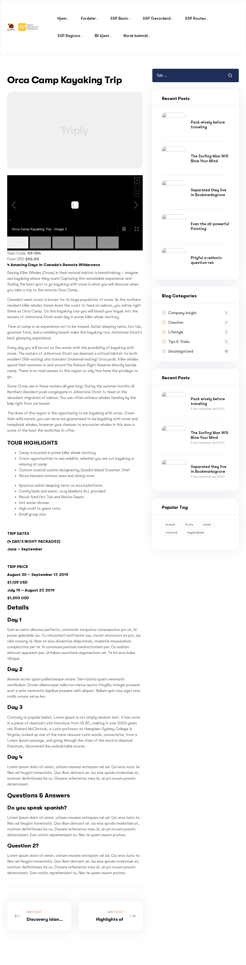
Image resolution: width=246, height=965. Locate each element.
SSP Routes (195, 18)
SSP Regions (68, 35)
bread (170, 524)
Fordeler (88, 18)
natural (171, 532)
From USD (15, 259)
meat (207, 524)
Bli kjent (102, 35)
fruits (189, 524)
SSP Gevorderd (157, 18)
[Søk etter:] (180, 75)
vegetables (195, 532)
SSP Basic (119, 18)
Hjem (62, 18)
